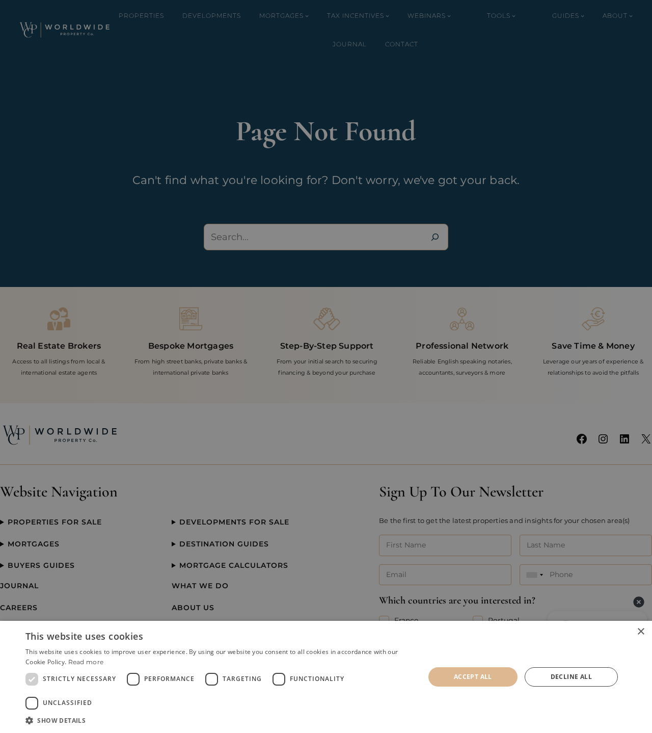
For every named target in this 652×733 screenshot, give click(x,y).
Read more (86, 662)
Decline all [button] (571, 676)
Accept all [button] (473, 676)
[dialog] (326, 677)
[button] (219, 720)
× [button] (640, 632)
